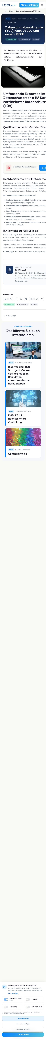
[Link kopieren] (42, 299)
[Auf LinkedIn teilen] (5, 299)
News (11, 11)
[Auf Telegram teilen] (26, 299)
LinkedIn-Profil (22, 281)
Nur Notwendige (23, 1018)
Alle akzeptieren (23, 1034)
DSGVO (36, 39)
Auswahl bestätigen (23, 1024)
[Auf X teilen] (10, 299)
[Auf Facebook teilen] (16, 299)
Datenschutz (12, 39)
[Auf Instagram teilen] (31, 299)
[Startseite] (5, 11)
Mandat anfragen (29, 5)
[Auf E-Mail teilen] (36, 299)
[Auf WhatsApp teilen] (21, 299)
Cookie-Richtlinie (13, 1013)
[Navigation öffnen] (42, 5)
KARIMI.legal (20, 270)
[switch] (6, 999)
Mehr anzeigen (13, 993)
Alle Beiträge (11, 316)
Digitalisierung (25, 39)
